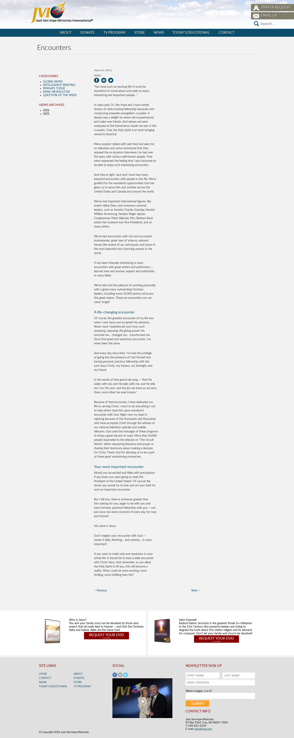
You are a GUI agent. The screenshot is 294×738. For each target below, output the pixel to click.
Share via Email (103, 80)
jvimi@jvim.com (203, 729)
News (159, 32)
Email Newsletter (56, 91)
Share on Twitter (110, 80)
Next (194, 590)
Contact (227, 32)
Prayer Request (275, 7)
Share (97, 75)
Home (43, 674)
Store (139, 32)
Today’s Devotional (191, 32)
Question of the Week (60, 95)
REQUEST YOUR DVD (106, 635)
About (66, 32)
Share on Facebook (96, 80)
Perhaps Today (54, 88)
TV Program (114, 32)
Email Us (269, 15)
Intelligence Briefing (59, 85)
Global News (53, 81)
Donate (87, 32)
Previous (102, 590)
